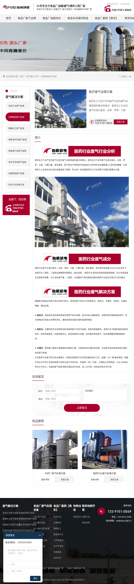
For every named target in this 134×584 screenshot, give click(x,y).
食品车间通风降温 (77, 18)
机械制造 (57, 552)
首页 (8, 18)
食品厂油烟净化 (51, 18)
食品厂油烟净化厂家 (76, 568)
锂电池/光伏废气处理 (28, 519)
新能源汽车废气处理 (11, 525)
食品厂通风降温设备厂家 (52, 568)
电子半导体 (58, 546)
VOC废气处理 (40, 517)
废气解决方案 (32, 76)
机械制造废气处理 (10, 530)
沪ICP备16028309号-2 (75, 580)
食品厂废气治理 (27, 18)
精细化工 (57, 529)
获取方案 (121, 122)
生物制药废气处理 (49, 76)
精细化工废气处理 (10, 519)
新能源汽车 (58, 534)
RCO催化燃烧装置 (42, 529)
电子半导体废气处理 (27, 525)
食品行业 (57, 517)
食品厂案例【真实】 (106, 18)
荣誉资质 (86, 523)
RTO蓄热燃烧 (39, 523)
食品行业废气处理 (10, 513)
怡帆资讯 (77, 517)
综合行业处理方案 (26, 530)
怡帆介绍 (86, 517)
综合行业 (57, 558)
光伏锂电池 (58, 540)
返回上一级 (126, 76)
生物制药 (57, 523)
